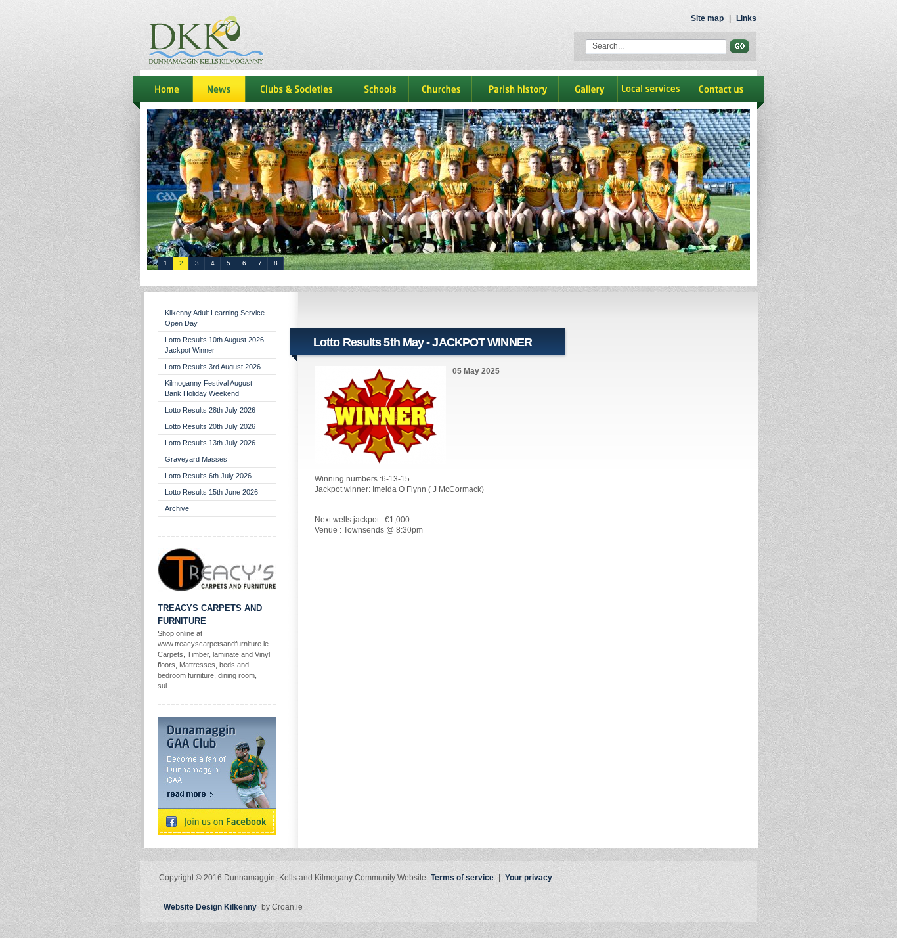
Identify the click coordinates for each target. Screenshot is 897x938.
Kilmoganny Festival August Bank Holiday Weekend (208, 388)
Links (746, 18)
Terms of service (462, 877)
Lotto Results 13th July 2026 (210, 443)
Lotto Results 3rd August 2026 (213, 366)
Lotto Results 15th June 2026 (211, 492)
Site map (707, 18)
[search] (739, 46)
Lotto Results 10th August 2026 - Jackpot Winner (217, 345)
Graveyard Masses (196, 459)
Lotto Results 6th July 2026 (208, 476)
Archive (177, 508)
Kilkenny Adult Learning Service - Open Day (217, 318)
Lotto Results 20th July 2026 (210, 426)
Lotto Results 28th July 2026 (210, 410)
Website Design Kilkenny (210, 907)
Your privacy (528, 877)
